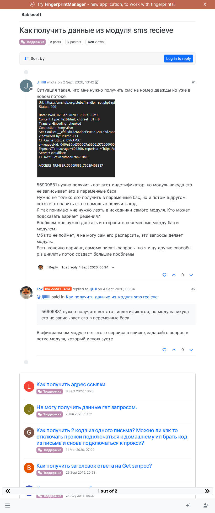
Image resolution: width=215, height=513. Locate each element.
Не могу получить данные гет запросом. (86, 407)
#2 (193, 289)
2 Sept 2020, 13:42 (78, 82)
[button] (7, 505)
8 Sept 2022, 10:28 (79, 391)
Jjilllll (41, 82)
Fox (39, 289)
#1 (194, 82)
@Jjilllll (43, 296)
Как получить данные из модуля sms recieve (112, 296)
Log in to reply (178, 58)
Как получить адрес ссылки (70, 384)
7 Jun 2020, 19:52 (79, 414)
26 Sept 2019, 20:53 (80, 472)
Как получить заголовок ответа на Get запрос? (94, 466)
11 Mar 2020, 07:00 (80, 450)
